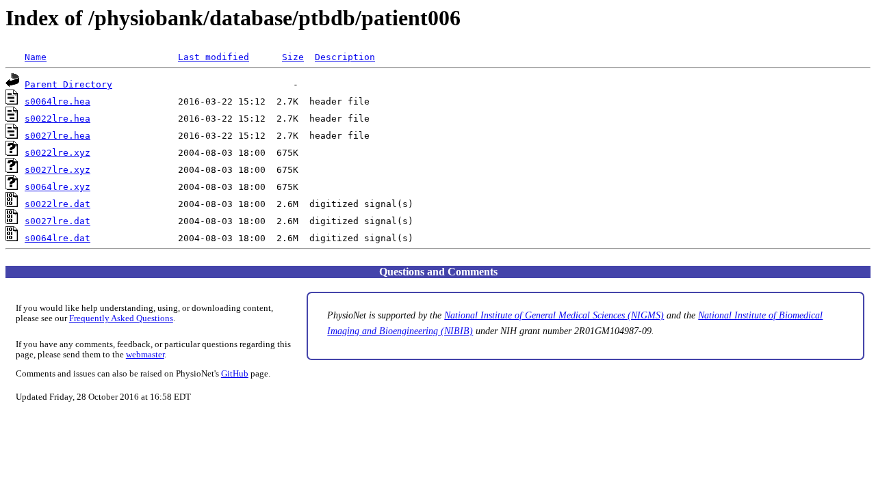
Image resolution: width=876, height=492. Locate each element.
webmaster (145, 354)
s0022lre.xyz (57, 153)
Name (36, 57)
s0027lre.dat (57, 221)
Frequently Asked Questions (121, 318)
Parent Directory (68, 84)
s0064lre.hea (57, 101)
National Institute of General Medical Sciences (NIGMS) (554, 315)
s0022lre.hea (57, 118)
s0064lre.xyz (57, 187)
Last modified (213, 57)
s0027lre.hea (57, 136)
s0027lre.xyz (57, 170)
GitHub (234, 374)
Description (345, 57)
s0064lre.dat (57, 238)
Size (293, 57)
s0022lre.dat (57, 204)
